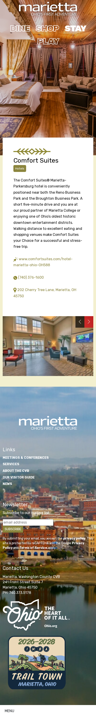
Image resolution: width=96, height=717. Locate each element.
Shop (47, 28)
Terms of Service (33, 548)
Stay (75, 28)
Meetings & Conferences (26, 458)
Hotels (19, 168)
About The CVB (16, 471)
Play (48, 41)
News (7, 484)
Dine (20, 28)
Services (11, 464)
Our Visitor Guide (19, 477)
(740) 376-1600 (31, 277)
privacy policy (74, 538)
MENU (9, 711)
